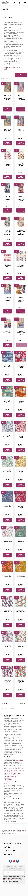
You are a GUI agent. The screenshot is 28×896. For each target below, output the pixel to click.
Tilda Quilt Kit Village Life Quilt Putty (20, 131)
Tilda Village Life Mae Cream (7, 540)
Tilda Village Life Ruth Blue (7, 645)
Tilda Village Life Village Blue (7, 366)
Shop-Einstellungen (12, 843)
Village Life (9, 771)
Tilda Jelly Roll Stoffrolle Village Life (7, 299)
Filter (20, 74)
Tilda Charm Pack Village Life (7, 265)
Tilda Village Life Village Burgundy (20, 366)
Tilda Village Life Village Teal (7, 401)
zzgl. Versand (22, 830)
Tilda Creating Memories (10, 776)
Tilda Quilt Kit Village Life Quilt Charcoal (7, 131)
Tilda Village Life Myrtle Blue (7, 610)
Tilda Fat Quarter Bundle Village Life (21, 333)
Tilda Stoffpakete (17, 760)
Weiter (23, 704)
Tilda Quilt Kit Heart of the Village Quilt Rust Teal (7, 97)
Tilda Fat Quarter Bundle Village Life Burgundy (21, 198)
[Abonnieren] (21, 873)
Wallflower (6, 774)
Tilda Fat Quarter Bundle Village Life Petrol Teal (7, 232)
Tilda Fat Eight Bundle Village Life (7, 333)
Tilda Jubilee (7, 778)
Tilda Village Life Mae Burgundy (20, 506)
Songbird (16, 770)
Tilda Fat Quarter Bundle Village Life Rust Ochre (21, 232)
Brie (12, 781)
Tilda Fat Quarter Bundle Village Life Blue (7, 198)
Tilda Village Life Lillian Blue (7, 435)
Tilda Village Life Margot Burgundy (7, 681)
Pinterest (13, 861)
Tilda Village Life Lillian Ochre (20, 471)
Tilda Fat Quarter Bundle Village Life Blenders (21, 299)
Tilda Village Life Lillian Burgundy (20, 436)
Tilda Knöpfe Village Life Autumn (20, 164)
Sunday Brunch (17, 773)
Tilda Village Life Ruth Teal (20, 645)
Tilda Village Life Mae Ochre (21, 575)
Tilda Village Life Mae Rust (7, 575)
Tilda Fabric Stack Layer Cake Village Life (20, 266)
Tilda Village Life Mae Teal (20, 540)
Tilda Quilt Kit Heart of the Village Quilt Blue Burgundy (21, 97)
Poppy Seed (16, 781)
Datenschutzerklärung (8, 879)
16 (10, 704)
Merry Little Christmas (14, 774)
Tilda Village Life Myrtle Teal (20, 610)
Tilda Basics (7, 781)
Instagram (17, 861)
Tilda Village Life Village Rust (20, 401)
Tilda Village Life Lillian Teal (7, 470)
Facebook (10, 861)
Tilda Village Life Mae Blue (7, 505)
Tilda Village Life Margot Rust (20, 681)
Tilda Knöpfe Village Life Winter (7, 164)
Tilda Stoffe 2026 (8, 770)
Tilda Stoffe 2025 (8, 773)
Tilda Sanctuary (8, 779)
